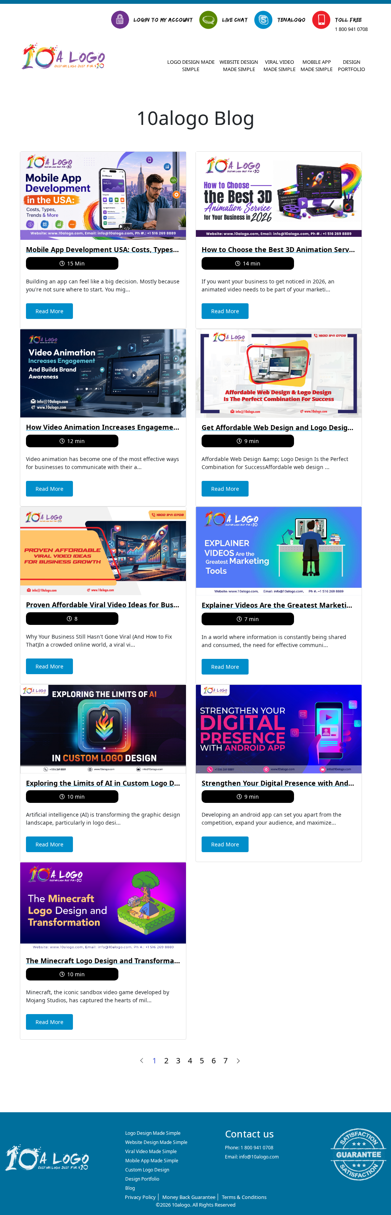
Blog (130, 1188)
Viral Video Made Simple (279, 65)
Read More (49, 311)
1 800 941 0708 (351, 29)
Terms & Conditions (244, 1197)
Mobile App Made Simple (317, 65)
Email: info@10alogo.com (252, 1157)
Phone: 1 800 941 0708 (249, 1147)
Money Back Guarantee (188, 1197)
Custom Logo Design (147, 1169)
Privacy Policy (140, 1197)
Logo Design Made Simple (191, 65)
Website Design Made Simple (239, 65)
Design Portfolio (351, 65)
